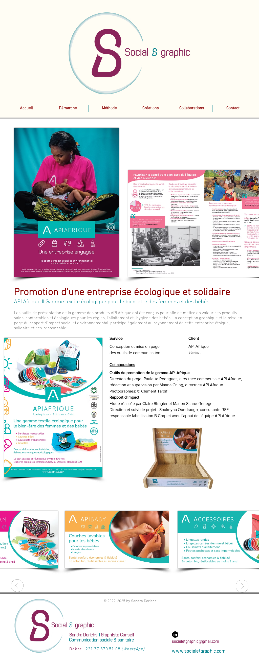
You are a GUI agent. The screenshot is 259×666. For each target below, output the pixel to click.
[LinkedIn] (175, 634)
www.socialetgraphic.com (199, 651)
